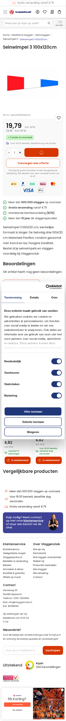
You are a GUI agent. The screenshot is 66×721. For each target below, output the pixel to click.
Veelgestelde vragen (14, 553)
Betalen (7, 565)
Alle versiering (40, 573)
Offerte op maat (12, 577)
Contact (37, 577)
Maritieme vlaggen (22, 35)
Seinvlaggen (42, 35)
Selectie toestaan (33, 421)
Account (37, 12)
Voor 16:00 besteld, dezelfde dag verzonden (30, 499)
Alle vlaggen (40, 569)
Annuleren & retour (13, 569)
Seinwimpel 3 (10, 39)
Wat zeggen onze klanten (47, 557)
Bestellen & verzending (15, 561)
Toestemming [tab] (13, 297)
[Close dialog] (62, 690)
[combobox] (28, 23)
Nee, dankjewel (17, 710)
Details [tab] (34, 297)
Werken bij (38, 561)
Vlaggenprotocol (12, 557)
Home (6, 35)
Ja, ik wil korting (17, 705)
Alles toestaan (33, 411)
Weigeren (33, 432)
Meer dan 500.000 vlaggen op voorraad (35, 491)
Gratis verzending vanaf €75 (35, 3)
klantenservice (33, 520)
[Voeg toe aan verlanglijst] (58, 117)
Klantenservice (11, 549)
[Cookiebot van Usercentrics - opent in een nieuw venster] (46, 286)
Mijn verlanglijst (44, 12)
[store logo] (21, 12)
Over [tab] (54, 297)
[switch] (56, 373)
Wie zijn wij (39, 549)
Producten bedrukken (44, 565)
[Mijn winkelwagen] (59, 12)
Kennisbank (39, 553)
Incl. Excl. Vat (59, 22)
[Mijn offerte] (52, 12)
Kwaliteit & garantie (14, 573)
